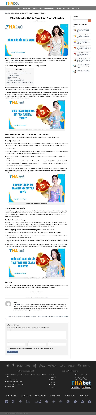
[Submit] (89, 20)
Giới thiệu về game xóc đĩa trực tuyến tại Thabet (17, 72)
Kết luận (8, 84)
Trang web (50, 342)
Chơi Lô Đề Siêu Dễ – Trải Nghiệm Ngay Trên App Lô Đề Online (83, 60)
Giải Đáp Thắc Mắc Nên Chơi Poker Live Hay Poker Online (83, 36)
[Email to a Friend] (37, 292)
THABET (19, 8)
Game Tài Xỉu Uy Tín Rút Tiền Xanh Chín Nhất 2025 (83, 71)
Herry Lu (44, 22)
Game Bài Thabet (37, 8)
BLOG (77, 8)
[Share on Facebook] (32, 292)
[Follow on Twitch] (86, 378)
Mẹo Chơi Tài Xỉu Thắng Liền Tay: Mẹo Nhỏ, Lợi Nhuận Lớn (83, 54)
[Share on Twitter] (34, 292)
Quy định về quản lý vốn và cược (16, 80)
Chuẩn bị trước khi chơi (14, 75)
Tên (8, 342)
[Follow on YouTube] (83, 378)
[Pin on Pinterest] (39, 292)
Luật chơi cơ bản (12, 77)
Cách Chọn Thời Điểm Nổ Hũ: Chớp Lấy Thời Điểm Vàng (83, 30)
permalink (46, 297)
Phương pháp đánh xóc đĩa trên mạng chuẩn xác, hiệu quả (19, 82)
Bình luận (9, 329)
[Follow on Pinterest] (81, 378)
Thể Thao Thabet (61, 8)
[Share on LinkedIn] (42, 292)
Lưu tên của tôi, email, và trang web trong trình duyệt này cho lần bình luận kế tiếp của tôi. (31, 348)
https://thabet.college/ (18, 384)
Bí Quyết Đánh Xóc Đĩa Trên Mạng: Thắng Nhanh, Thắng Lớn (84, 48)
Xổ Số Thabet (71, 8)
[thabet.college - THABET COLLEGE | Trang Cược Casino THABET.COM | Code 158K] (12, 3)
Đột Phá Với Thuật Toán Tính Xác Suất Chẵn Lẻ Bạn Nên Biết (83, 42)
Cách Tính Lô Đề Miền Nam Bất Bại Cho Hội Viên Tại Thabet (83, 66)
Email (29, 342)
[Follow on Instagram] (78, 378)
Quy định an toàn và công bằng (15, 78)
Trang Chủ (7, 13)
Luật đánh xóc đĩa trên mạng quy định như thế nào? (18, 73)
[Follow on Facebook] (76, 378)
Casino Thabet (27, 8)
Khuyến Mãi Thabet (49, 8)
